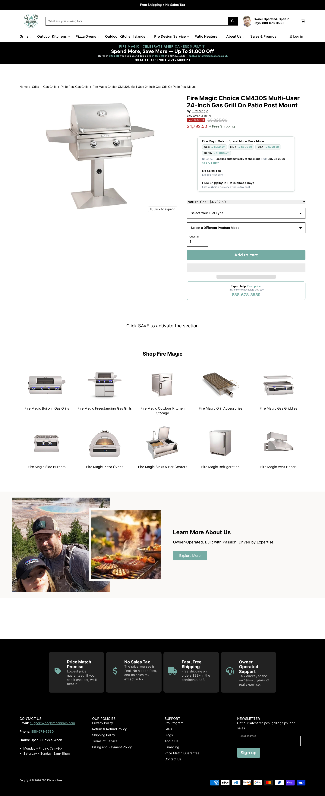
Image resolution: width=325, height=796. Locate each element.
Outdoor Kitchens (52, 36)
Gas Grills (49, 86)
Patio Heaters (206, 36)
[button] (246, 267)
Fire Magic (200, 111)
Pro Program (174, 723)
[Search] (233, 21)
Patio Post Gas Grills (74, 86)
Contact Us (173, 759)
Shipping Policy (103, 735)
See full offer (210, 162)
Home (24, 86)
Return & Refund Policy (109, 729)
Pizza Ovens (86, 36)
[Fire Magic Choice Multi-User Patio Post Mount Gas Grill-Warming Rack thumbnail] (58, 225)
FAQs (168, 729)
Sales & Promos (263, 36)
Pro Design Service (170, 36)
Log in (297, 36)
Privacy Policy (102, 723)
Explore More (189, 556)
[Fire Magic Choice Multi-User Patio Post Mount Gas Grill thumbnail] (26, 225)
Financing (172, 747)
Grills (24, 36)
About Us (234, 36)
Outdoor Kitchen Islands (125, 36)
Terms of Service (105, 741)
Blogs (169, 735)
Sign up (248, 752)
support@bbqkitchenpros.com (52, 723)
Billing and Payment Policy (112, 747)
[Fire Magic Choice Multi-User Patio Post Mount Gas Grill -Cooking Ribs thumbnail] (74, 241)
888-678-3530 (246, 294)
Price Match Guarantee (182, 753)
